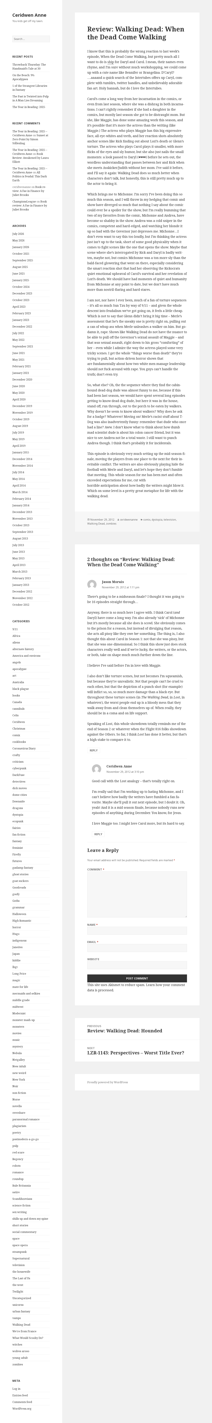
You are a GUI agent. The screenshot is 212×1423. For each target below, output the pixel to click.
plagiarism (19, 1126)
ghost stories (20, 874)
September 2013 (22, 532)
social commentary (24, 1232)
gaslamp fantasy (22, 867)
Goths (16, 901)
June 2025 (18, 273)
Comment (96, 869)
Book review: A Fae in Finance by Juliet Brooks (29, 191)
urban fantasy (21, 1311)
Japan (16, 954)
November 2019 (22, 412)
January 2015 (20, 452)
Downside (18, 801)
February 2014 (21, 499)
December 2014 (22, 459)
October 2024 (20, 287)
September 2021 (22, 346)
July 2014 (18, 472)
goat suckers (20, 881)
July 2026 (18, 234)
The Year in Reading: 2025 (28, 107)
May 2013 (18, 558)
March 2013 (19, 571)
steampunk (19, 1252)
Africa (16, 636)
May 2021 (18, 359)
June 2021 (18, 353)
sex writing (19, 1212)
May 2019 (18, 439)
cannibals (18, 709)
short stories (20, 1225)
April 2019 (19, 446)
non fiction (19, 1093)
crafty (16, 755)
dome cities (19, 795)
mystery (17, 1046)
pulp (15, 1146)
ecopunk (17, 821)
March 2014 (19, 492)
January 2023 (20, 320)
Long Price (19, 973)
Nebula (17, 1053)
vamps (16, 1318)
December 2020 (22, 379)
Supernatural (20, 1258)
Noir (15, 1086)
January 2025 (20, 280)
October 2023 (20, 300)
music (16, 1040)
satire (16, 1192)
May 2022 (18, 340)
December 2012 (22, 591)
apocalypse (19, 669)
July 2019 (18, 432)
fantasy (17, 841)
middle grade (21, 1000)
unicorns (18, 1305)
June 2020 (18, 386)
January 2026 (20, 247)
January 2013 (20, 585)
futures (17, 861)
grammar (18, 907)
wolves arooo (20, 1351)
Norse (16, 1099)
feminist (17, 848)
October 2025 (20, 253)
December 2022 (22, 326)
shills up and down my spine (30, 1218)
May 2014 (18, 479)
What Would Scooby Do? (27, 1338)
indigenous (19, 940)
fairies (16, 828)
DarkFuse (18, 775)
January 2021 (20, 373)
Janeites (17, 947)
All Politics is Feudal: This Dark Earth (29, 176)
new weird (19, 1073)
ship (110, 62)
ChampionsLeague (24, 201)
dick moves (19, 788)
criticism (18, 761)
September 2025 (22, 260)
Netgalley (18, 1060)
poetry (16, 1132)
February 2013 (21, 578)
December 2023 (22, 293)
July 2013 (18, 545)
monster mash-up (23, 1020)
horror (16, 927)
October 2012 (20, 605)
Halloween (19, 914)
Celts (15, 715)
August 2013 (20, 538)
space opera (20, 1245)
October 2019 (20, 419)
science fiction (21, 1205)
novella (17, 1106)
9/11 (15, 629)
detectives (18, 781)
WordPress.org (21, 1408)
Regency (17, 1159)
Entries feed (20, 1395)
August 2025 (20, 267)
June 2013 (18, 552)
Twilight (17, 1291)
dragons (17, 808)
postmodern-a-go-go (25, 1139)
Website (93, 959)
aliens (16, 642)
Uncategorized (21, 1298)
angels (16, 662)
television (18, 1265)
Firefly (16, 854)
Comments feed (22, 1402)
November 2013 (22, 518)
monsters (18, 1026)
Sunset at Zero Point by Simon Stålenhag (30, 139)
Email (92, 942)
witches (17, 1344)
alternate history (23, 649)
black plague (20, 689)
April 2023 (19, 306)
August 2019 (20, 426)
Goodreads (19, 887)
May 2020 (18, 393)
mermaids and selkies (26, 993)
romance (18, 1172)
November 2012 (22, 598)
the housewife (21, 1271)
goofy (16, 894)
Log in (16, 1389)
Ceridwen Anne (29, 15)
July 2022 (18, 333)
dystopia (17, 814)
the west (17, 1285)
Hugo (15, 934)
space (16, 1238)
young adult (20, 1358)
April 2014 (19, 485)
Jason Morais (113, 582)
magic (16, 980)
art (14, 675)
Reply (94, 750)
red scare (18, 1152)
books (16, 695)
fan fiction (18, 834)
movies (16, 1033)
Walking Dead (21, 1324)
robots (16, 1166)
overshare (18, 1113)
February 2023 (21, 313)
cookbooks (19, 742)
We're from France (24, 1331)
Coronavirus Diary (24, 748)
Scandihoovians (22, 1199)
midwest (17, 1007)
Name (92, 925)
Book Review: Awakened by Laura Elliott (30, 158)
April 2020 (19, 399)
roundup (18, 1179)
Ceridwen (18, 722)
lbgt (15, 967)
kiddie (16, 960)
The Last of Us (21, 1278)
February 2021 (21, 366)
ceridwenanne (129, 519)
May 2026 (18, 240)
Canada (17, 702)
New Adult (19, 1066)
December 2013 (22, 512)
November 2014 (22, 465)
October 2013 (20, 525)
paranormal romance (26, 1119)
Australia (18, 682)
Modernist (19, 1013)
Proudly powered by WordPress (107, 1082)
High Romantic (21, 920)
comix (16, 735)
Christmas (18, 728)
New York (18, 1079)
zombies (17, 1364)
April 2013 (19, 565)
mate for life (20, 987)
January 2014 (20, 505)
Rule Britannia (21, 1185)
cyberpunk (19, 768)
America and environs (26, 656)
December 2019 (22, 406)
